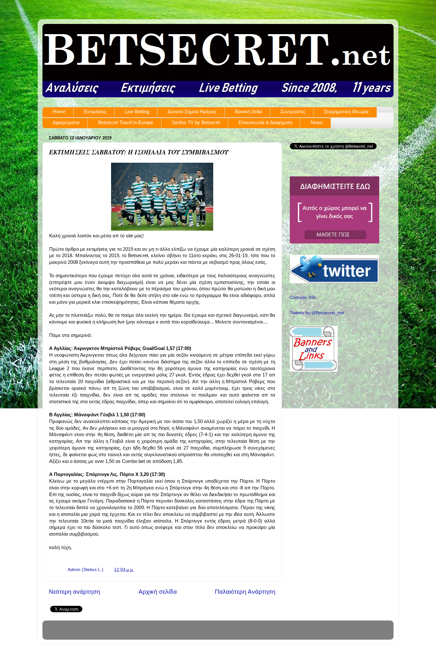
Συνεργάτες (293, 111)
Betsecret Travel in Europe (125, 122)
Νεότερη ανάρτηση (74, 591)
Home (59, 111)
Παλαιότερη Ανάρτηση (245, 591)
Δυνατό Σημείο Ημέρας (192, 111)
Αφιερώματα (66, 122)
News (317, 122)
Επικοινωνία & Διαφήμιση (265, 122)
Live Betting (137, 111)
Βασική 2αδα (248, 111)
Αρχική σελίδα (158, 591)
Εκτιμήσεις (95, 111)
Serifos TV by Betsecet (196, 122)
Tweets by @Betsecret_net (317, 312)
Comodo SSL (303, 297)
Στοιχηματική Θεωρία (346, 111)
